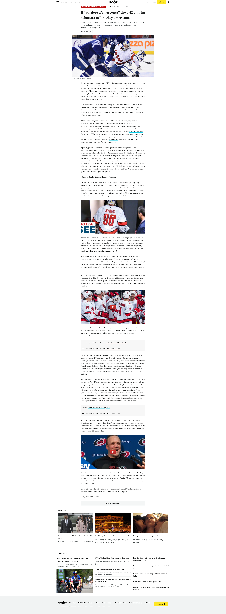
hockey (97, 497)
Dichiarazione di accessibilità (139, 603)
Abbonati (162, 2)
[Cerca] (75, 2)
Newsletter (63, 2)
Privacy (90, 603)
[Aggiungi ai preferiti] (91, 31)
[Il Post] (113, 2)
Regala (154, 2)
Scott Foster (113, 139)
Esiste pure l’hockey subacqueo (104, 177)
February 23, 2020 (113, 348)
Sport (109, 7)
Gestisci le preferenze (104, 603)
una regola (104, 86)
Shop (148, 2)
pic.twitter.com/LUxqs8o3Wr (116, 342)
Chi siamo (72, 603)
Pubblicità (82, 603)
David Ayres (89, 497)
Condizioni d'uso (121, 603)
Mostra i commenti (113, 503)
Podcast (70, 2)
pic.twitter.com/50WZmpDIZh (99, 407)
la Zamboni (93, 363)
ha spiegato (97, 126)
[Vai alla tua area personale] (169, 2)
